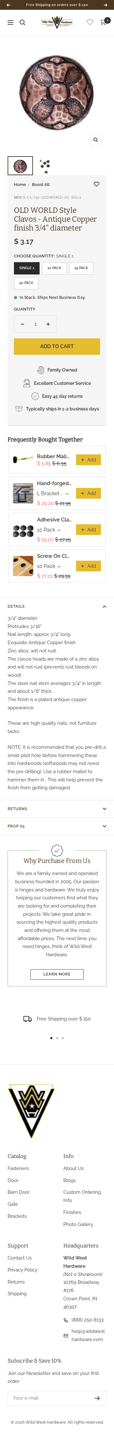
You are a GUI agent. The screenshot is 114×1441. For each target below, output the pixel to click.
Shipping (17, 1293)
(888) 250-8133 (88, 1320)
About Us (73, 1168)
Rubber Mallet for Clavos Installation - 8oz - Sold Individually (54, 456)
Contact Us (20, 1258)
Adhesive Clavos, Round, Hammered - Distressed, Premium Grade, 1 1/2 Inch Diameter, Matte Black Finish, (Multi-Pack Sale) (54, 520)
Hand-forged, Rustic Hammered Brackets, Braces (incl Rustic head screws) (54, 483)
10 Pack (54, 268)
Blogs (69, 1180)
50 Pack (26, 283)
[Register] (97, 1398)
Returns (17, 809)
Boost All (41, 184)
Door (13, 1180)
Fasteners (18, 1168)
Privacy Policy (22, 1270)
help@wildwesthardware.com (88, 1335)
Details (16, 606)
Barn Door (19, 1192)
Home (20, 184)
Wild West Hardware (46, 1422)
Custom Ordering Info (82, 1196)
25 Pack (81, 268)
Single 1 (26, 268)
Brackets (17, 1216)
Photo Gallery (78, 1224)
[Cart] (103, 22)
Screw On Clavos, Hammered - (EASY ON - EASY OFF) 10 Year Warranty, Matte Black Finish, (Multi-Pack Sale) (54, 556)
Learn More (57, 974)
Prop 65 (16, 826)
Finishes (72, 1212)
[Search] (22, 22)
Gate (13, 1204)
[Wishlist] (90, 23)
